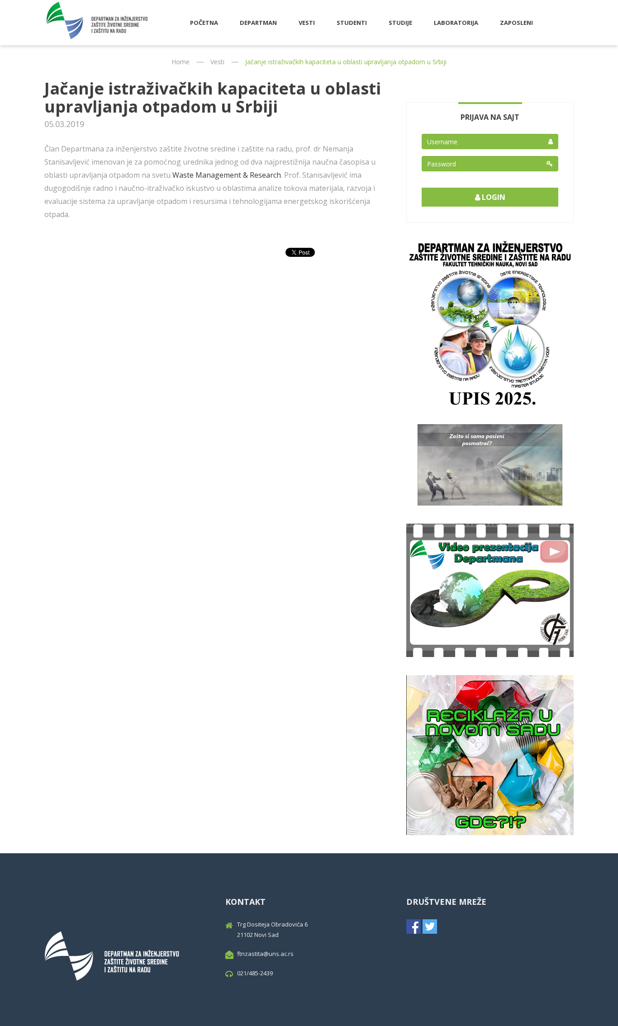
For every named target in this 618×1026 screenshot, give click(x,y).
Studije (400, 23)
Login (492, 197)
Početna (204, 23)
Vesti (307, 23)
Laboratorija (456, 23)
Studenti (352, 23)
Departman (258, 23)
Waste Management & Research (226, 175)
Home (180, 61)
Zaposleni (516, 23)
